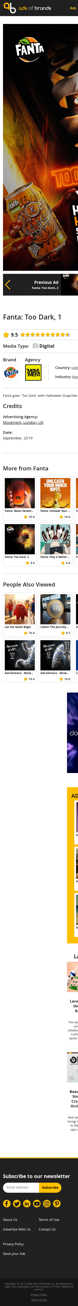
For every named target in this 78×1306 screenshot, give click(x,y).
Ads (73, 8)
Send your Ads (14, 1254)
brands (35, 8)
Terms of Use (49, 1220)
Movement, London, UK (23, 423)
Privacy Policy (13, 1244)
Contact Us (47, 1230)
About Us (10, 1220)
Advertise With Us (17, 1230)
